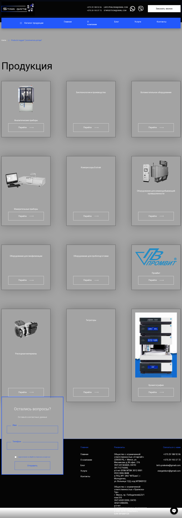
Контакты (161, 21)
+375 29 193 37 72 (94, 10)
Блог (116, 21)
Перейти (22, 127)
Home (3, 40)
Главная (68, 21)
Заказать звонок (164, 8)
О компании (92, 23)
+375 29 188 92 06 (94, 7)
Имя (15, 425)
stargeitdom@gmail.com (115, 10)
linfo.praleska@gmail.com (116, 7)
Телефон (17, 441)
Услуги (138, 21)
